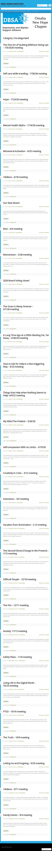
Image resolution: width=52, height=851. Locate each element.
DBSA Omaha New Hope (12, 3)
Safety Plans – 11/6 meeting (17, 657)
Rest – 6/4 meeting (12, 228)
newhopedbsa (21, 51)
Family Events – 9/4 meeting (17, 815)
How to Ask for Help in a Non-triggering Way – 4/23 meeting (23, 365)
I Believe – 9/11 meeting (15, 789)
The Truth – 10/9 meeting (16, 737)
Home (33, 11)
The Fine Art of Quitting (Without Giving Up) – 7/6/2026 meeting (25, 46)
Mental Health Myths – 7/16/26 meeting (23, 125)
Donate (6, 11)
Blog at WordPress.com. (7, 847)
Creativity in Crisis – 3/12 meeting (20, 473)
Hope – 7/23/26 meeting (15, 99)
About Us (2, 11)
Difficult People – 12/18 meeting (19, 579)
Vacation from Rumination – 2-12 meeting (24, 524)
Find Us (9, 11)
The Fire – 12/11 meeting (16, 605)
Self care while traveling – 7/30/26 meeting (25, 73)
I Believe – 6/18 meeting (15, 177)
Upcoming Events (23, 11)
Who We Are (29, 11)
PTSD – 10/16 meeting (14, 711)
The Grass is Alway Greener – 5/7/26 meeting (18, 308)
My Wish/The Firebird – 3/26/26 (19, 421)
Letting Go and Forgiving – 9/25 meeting (23, 763)
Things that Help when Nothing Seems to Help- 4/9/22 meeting (24, 394)
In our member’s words (15, 11)
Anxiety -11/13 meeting (15, 631)
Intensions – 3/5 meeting (16, 498)
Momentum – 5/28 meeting (17, 254)
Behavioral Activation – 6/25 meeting (22, 151)
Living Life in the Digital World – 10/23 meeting (19, 684)
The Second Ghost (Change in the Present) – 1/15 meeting (26, 552)
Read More (6, 63)
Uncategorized (13, 67)
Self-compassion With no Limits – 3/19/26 (24, 447)
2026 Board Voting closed (16, 280)
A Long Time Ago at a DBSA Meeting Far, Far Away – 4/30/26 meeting (26, 336)
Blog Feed (36, 11)
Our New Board (11, 202)
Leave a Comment (45, 51)
